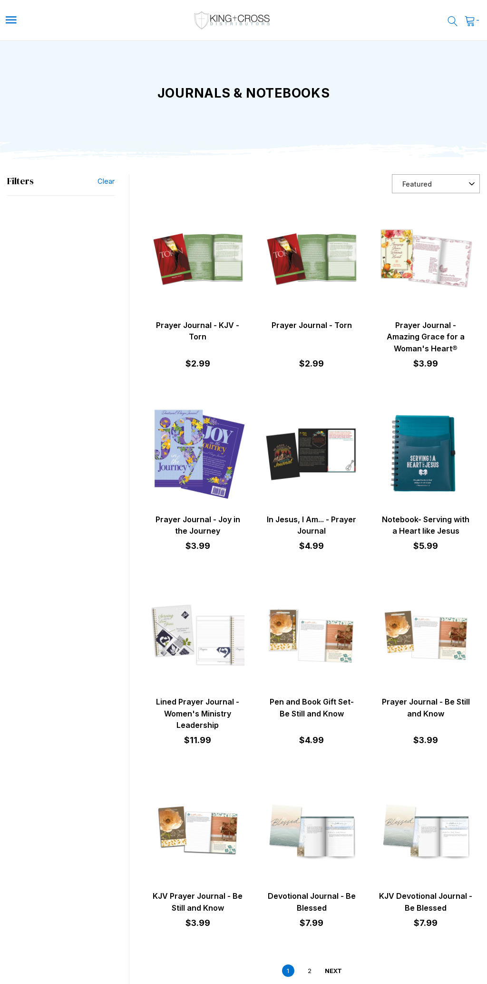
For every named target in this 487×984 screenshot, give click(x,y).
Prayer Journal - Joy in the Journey (198, 525)
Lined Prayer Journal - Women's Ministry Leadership (197, 713)
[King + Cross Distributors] (232, 20)
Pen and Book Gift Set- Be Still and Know (312, 707)
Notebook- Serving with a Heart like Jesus (425, 525)
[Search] (452, 20)
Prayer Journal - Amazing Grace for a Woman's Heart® (426, 336)
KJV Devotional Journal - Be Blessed (425, 901)
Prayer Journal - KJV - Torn (197, 330)
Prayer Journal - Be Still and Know (426, 707)
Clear (106, 181)
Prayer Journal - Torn (312, 325)
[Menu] (64, 20)
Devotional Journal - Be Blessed (312, 901)
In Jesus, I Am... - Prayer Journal (311, 525)
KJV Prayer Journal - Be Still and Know (198, 901)
